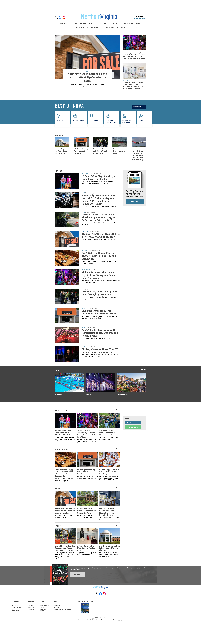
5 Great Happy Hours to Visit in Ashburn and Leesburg (109, 472)
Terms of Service (113, 620)
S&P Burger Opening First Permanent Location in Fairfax (81, 151)
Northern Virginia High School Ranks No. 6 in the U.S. (61, 151)
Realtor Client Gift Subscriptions (63, 609)
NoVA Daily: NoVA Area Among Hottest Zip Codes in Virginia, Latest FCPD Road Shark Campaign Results (99, 199)
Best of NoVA (80, 27)
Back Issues (31, 609)
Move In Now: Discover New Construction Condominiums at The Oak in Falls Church (133, 85)
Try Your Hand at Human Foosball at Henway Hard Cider (107, 433)
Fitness (84, 327)
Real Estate (87, 71)
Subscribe (134, 201)
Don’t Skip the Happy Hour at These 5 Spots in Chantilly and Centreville (99, 256)
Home (99, 24)
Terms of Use (15, 611)
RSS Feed (129, 422)
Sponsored (126, 80)
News (75, 24)
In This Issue (121, 27)
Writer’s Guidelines (17, 607)
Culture (83, 24)
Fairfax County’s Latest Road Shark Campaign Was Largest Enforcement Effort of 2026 (98, 217)
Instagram (43, 611)
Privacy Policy (104, 620)
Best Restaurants (93, 27)
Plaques (56, 607)
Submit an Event (44, 605)
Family (106, 24)
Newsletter (31, 607)
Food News (85, 308)
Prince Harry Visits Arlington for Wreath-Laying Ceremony (100, 151)
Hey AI (121, 620)
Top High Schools (108, 27)
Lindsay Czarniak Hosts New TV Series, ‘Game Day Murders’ (100, 351)
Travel (138, 24)
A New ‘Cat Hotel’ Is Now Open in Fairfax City (86, 548)
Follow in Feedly (132, 427)
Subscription (31, 605)
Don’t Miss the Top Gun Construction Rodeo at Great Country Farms (65, 548)
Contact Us (43, 604)
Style (91, 24)
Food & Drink (64, 24)
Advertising (15, 605)
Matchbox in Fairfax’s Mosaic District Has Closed (119, 151)
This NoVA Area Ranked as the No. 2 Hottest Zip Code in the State (87, 77)
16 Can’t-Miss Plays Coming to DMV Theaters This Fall (99, 177)
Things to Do (128, 24)
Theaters (89, 394)
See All (143, 370)
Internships (15, 609)
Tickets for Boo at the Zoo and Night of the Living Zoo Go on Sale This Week (134, 56)
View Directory (137, 107)
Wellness (116, 24)
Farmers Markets (123, 394)
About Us (14, 604)
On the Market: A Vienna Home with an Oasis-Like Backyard (86, 511)
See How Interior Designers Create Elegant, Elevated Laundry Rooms (106, 512)
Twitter (42, 607)
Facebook (43, 609)
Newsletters (142, 18)
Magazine (135, 18)
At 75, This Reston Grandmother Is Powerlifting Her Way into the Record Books (100, 333)
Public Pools (59, 394)
